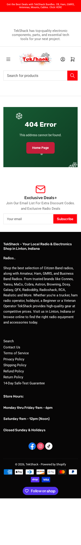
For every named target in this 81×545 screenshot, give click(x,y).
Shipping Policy (14, 365)
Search (8, 341)
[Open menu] (8, 59)
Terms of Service (16, 353)
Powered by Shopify (53, 464)
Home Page (40, 148)
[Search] (72, 75)
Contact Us (11, 347)
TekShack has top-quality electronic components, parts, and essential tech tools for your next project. (40, 35)
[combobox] (40, 76)
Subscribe (65, 219)
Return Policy (13, 377)
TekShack (32, 464)
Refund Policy (13, 371)
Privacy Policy (13, 359)
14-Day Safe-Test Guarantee (24, 383)
